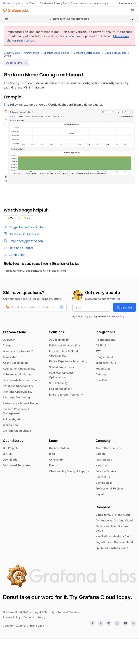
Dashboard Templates (17, 465)
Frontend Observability (17, 391)
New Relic (102, 380)
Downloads (10, 459)
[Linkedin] (108, 623)
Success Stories (106, 471)
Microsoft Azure (106, 362)
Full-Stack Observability (64, 345)
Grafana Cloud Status (17, 430)
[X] (100, 623)
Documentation (12, 52)
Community (56, 459)
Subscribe (124, 307)
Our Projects (11, 448)
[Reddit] (133, 623)
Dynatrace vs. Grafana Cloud (114, 520)
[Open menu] (132, 10)
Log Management (60, 388)
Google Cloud (104, 357)
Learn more (125, 3)
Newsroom (102, 465)
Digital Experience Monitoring (68, 361)
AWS (98, 351)
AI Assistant (10, 357)
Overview (9, 339)
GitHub (7, 453)
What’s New (10, 424)
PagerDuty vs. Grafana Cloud (114, 542)
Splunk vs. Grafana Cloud (112, 547)
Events (53, 465)
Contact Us (103, 476)
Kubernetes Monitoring (17, 374)
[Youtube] (125, 623)
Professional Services (109, 488)
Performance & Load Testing (21, 403)
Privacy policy (116, 316)
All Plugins (102, 345)
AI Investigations (14, 419)
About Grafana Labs (109, 448)
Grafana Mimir (31, 52)
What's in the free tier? (18, 351)
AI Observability (59, 339)
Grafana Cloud (97, 597)
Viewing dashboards (115, 52)
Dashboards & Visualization (20, 380)
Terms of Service (39, 3)
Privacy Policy (62, 3)
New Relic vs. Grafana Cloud (114, 536)
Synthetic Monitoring (16, 397)
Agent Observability (15, 362)
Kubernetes (103, 368)
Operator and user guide (56, 52)
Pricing (7, 345)
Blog (52, 453)
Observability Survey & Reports (69, 471)
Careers (101, 453)
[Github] (117, 623)
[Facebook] (92, 623)
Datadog (101, 374)
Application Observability (19, 368)
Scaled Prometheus (61, 367)
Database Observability (18, 385)
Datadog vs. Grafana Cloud (113, 514)
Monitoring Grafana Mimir (86, 52)
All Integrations (105, 339)
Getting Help (104, 482)
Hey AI (100, 494)
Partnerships (104, 459)
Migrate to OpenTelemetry (66, 394)
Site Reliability (58, 383)
